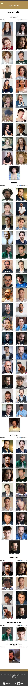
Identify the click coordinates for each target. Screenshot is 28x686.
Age (19, 20)
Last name (24, 20)
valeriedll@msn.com (14, 675)
